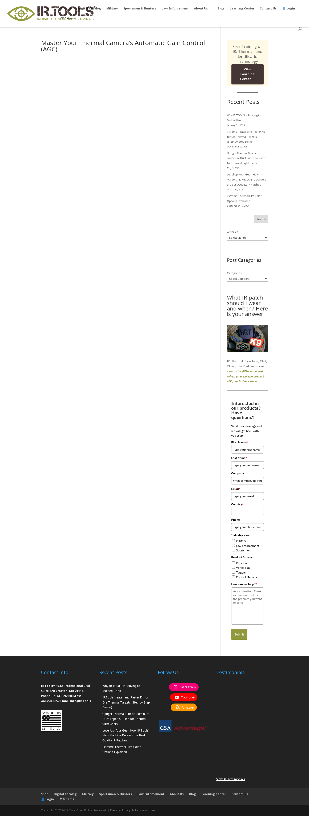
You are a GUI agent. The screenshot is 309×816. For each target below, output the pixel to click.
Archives (232, 232)
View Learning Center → (247, 74)
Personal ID (243, 563)
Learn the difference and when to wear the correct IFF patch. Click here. (245, 376)
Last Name (239, 458)
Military (112, 8)
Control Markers (246, 577)
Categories (234, 273)
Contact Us (268, 8)
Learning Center (242, 8)
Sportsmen (243, 550)
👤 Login (288, 8)
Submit (239, 634)
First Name (239, 442)
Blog (221, 8)
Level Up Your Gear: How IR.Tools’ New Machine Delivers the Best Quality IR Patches (246, 179)
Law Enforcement (175, 8)
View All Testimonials (230, 779)
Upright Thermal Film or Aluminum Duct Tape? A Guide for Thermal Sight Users (246, 158)
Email (235, 489)
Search (261, 219)
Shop (64, 8)
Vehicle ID (243, 568)
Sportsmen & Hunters (139, 8)
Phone (235, 520)
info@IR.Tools (80, 701)
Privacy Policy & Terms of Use (132, 810)
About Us (201, 8)
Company (237, 473)
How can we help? (244, 584)
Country (237, 504)
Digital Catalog (89, 8)
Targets (241, 572)
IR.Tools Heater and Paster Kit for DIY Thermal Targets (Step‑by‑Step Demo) (246, 137)
